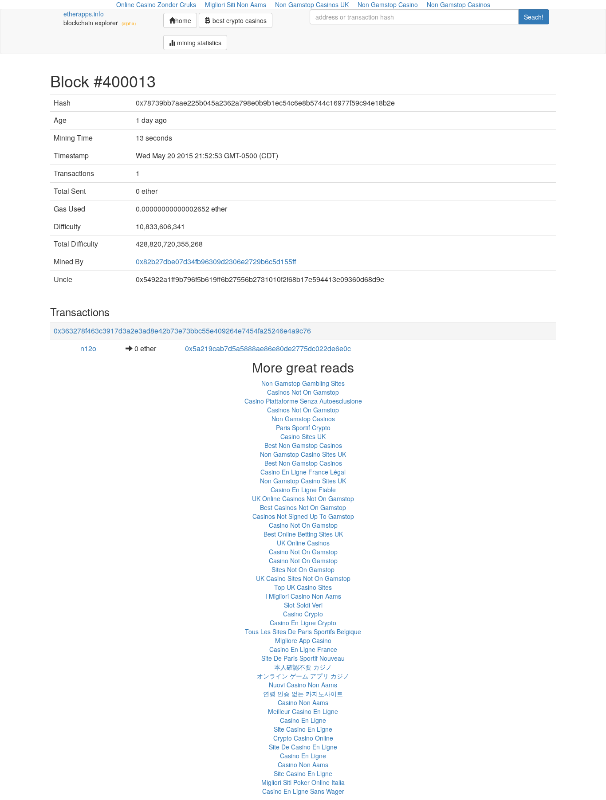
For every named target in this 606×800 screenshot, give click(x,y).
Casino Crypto (303, 613)
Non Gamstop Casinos (303, 418)
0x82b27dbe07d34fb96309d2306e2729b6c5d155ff (216, 261)
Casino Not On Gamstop (303, 525)
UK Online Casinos (303, 542)
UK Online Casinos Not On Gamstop (303, 498)
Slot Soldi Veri (303, 604)
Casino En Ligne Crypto (303, 622)
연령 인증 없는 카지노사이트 (303, 693)
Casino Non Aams (303, 702)
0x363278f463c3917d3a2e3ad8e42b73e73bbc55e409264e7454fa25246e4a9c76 (182, 330)
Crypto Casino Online (303, 737)
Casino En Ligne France (303, 649)
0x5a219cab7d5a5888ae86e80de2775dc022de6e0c (268, 348)
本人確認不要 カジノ (303, 667)
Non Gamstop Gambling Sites (303, 383)
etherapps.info (83, 13)
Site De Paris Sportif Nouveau (303, 658)
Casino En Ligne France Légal (303, 471)
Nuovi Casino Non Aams (303, 684)
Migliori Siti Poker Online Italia (303, 782)
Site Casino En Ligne (303, 729)
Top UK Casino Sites (303, 587)
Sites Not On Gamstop (303, 569)
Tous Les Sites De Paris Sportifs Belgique (303, 631)
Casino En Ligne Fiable (303, 489)
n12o (88, 348)
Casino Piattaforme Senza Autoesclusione (303, 400)
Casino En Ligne (303, 720)
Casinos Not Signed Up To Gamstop (303, 516)
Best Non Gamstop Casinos (303, 445)
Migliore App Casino (303, 640)
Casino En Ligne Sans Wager (303, 791)
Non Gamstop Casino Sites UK (303, 454)
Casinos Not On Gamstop (303, 392)
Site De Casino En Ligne (303, 746)
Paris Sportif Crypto (303, 427)
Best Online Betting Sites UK (303, 533)
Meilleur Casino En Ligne (303, 711)
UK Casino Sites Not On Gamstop (303, 578)
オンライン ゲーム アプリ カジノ (303, 675)
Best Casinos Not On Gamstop (303, 507)
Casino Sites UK (303, 436)
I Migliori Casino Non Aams (303, 596)
